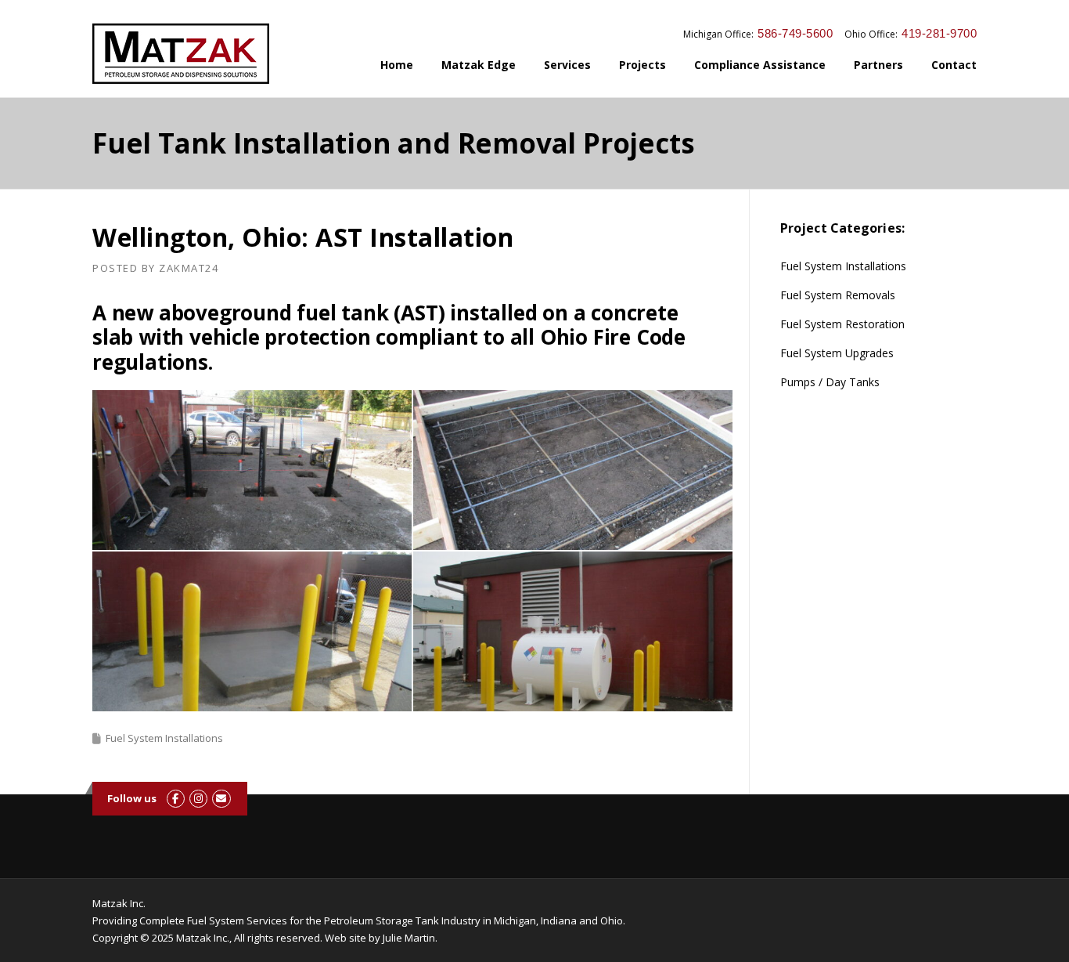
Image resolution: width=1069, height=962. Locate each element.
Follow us (132, 798)
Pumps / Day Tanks (830, 381)
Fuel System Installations (164, 738)
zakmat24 (188, 268)
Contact (954, 64)
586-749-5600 (795, 33)
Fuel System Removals (837, 295)
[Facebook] (176, 798)
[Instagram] (198, 798)
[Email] (221, 798)
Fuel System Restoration (842, 323)
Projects (642, 64)
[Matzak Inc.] (180, 52)
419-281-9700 (939, 33)
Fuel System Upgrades (837, 352)
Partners (878, 64)
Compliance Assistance (760, 64)
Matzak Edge (478, 64)
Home (396, 64)
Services (567, 64)
